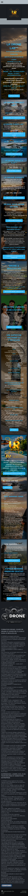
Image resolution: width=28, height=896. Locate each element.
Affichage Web (23, 892)
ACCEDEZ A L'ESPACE (14, 598)
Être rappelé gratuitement (12, 560)
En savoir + (14, 429)
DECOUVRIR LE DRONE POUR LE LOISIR (14, 134)
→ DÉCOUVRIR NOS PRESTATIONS (14, 197)
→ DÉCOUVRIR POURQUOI (14, 220)
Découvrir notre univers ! (14, 327)
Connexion (24, 891)
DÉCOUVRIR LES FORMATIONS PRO (14, 117)
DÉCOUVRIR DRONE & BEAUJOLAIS (14, 291)
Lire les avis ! (7, 487)
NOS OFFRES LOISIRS (14, 170)
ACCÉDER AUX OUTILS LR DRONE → (14, 473)
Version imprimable (7, 891)
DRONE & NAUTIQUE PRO (14, 154)
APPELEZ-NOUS (14, 95)
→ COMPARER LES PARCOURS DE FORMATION (14, 256)
